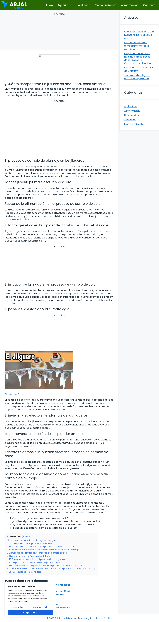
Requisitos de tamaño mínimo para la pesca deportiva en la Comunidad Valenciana (138, 58)
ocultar (26, 536)
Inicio (49, 5)
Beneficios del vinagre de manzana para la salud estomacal (139, 35)
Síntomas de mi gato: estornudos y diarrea (137, 77)
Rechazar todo (40, 607)
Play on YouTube (14, 394)
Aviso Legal (85, 618)
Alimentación (130, 5)
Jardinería (83, 5)
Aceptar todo (30, 612)
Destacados (131, 115)
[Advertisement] (59, 32)
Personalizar (18, 607)
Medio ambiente (105, 5)
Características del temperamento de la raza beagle (136, 46)
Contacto (149, 5)
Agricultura (65, 5)
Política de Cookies (102, 618)
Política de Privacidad (66, 618)
